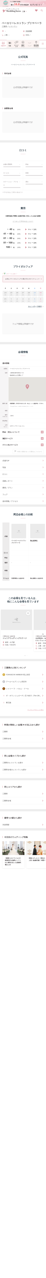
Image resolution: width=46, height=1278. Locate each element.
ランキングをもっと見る (35, 710)
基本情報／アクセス (10, 501)
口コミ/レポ (16, 45)
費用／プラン (7, 487)
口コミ (5, 474)
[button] (23, 655)
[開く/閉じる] (42, 432)
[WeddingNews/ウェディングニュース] (12, 11)
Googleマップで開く (15, 375)
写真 (10, 46)
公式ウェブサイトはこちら (17, 426)
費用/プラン (23, 45)
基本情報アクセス (36, 45)
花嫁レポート (7, 481)
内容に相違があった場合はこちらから (29, 452)
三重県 (4, 26)
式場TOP (3, 46)
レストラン (13, 26)
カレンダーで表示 (35, 306)
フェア (29, 46)
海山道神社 (34, 541)
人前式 (11, 415)
